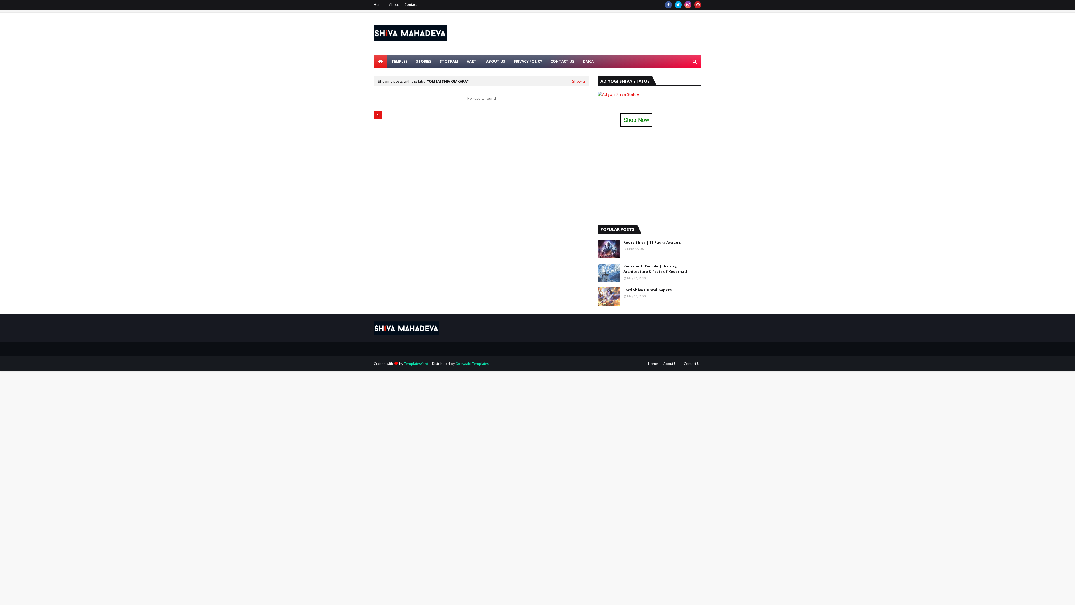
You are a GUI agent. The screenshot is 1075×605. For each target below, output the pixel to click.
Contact (411, 4)
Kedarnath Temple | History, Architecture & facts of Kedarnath (656, 269)
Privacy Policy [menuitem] (528, 61)
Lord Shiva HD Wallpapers (647, 289)
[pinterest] (697, 4)
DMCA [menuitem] (588, 61)
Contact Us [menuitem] (562, 61)
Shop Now (636, 120)
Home (379, 4)
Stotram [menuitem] (449, 61)
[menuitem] (380, 61)
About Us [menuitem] (495, 61)
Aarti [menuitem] (472, 61)
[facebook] (668, 4)
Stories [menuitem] (423, 61)
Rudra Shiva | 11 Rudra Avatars (652, 242)
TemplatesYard (416, 363)
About (394, 4)
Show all (579, 81)
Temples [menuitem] (399, 61)
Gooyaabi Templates (472, 363)
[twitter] (678, 4)
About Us (670, 363)
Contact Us (692, 363)
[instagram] (687, 4)
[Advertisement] (599, 33)
